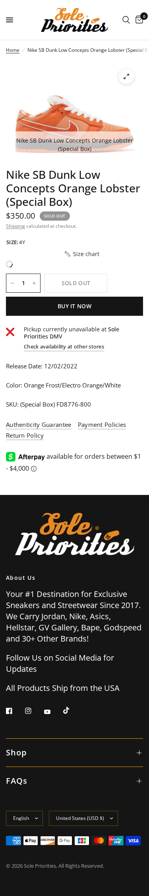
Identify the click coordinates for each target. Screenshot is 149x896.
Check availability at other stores (64, 346)
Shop (16, 752)
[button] (81, 254)
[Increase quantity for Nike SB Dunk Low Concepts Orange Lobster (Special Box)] (34, 283)
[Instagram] (34, 711)
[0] (138, 20)
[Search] (126, 20)
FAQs (16, 780)
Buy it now (74, 306)
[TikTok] (72, 710)
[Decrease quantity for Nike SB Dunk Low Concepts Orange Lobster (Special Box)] (12, 283)
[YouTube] (53, 711)
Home (12, 50)
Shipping (15, 226)
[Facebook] (14, 711)
